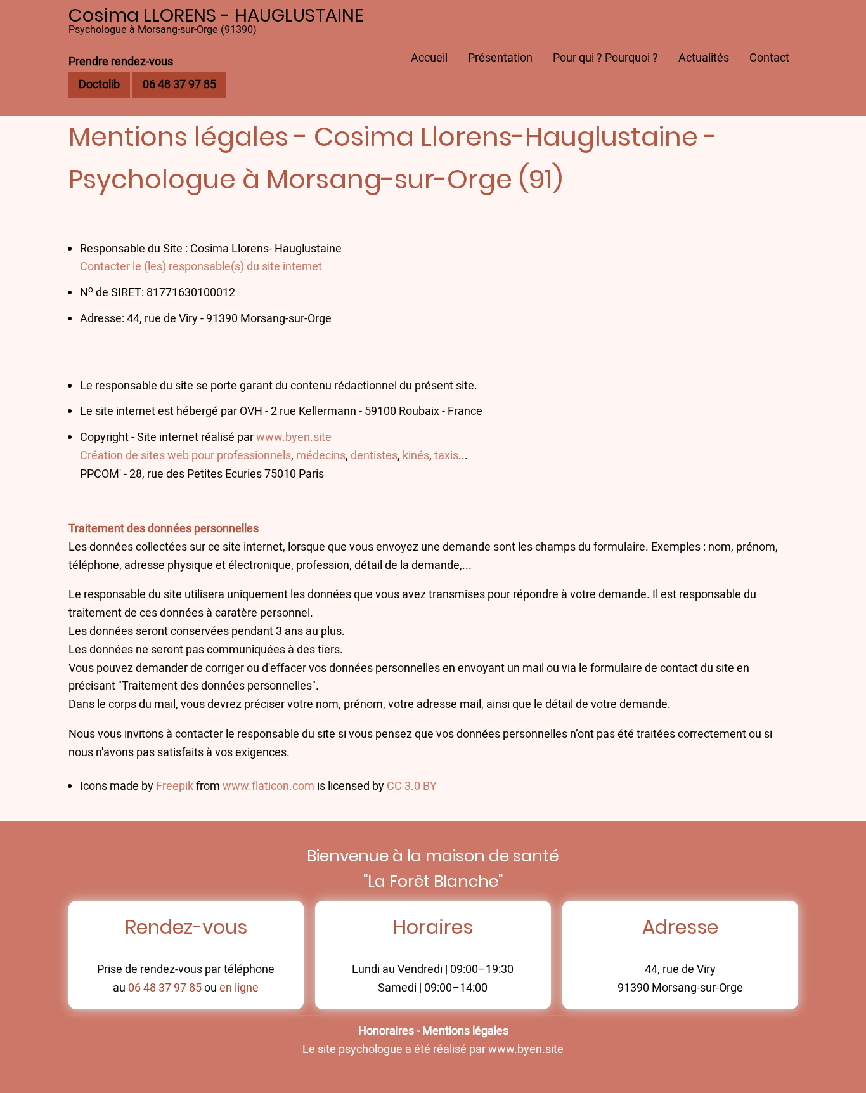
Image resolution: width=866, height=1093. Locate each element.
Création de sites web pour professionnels (185, 455)
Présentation (500, 58)
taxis (446, 455)
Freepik (174, 786)
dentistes (374, 455)
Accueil (429, 58)
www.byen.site (294, 437)
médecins (321, 455)
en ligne (239, 988)
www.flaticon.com (268, 786)
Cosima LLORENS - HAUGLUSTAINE (215, 15)
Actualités (703, 58)
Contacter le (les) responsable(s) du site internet (201, 266)
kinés (416, 455)
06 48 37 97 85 (165, 988)
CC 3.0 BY (412, 786)
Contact (769, 58)
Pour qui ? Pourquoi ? (605, 58)
